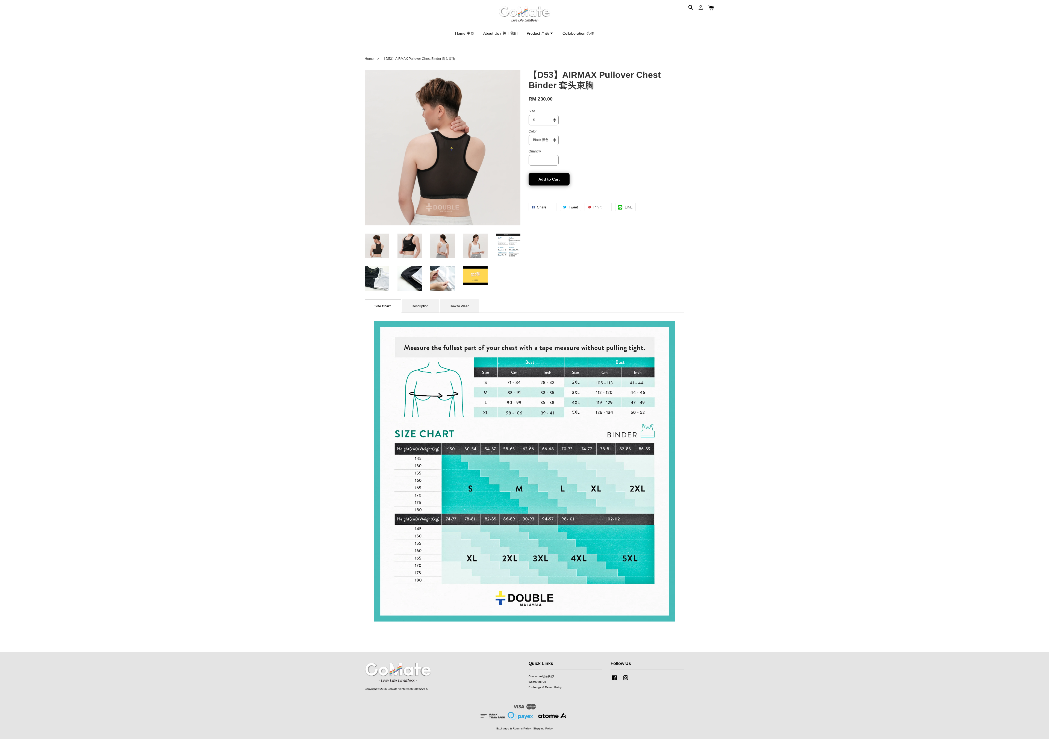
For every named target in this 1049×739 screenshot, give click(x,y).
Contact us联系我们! (541, 676)
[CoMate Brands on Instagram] (625, 680)
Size (532, 111)
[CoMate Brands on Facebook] (614, 680)
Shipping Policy (543, 728)
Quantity (535, 151)
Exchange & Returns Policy (513, 728)
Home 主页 (464, 33)
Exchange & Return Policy (545, 687)
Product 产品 (538, 33)
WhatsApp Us (537, 681)
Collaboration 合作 (578, 33)
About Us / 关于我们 (500, 33)
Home (369, 59)
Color (533, 131)
